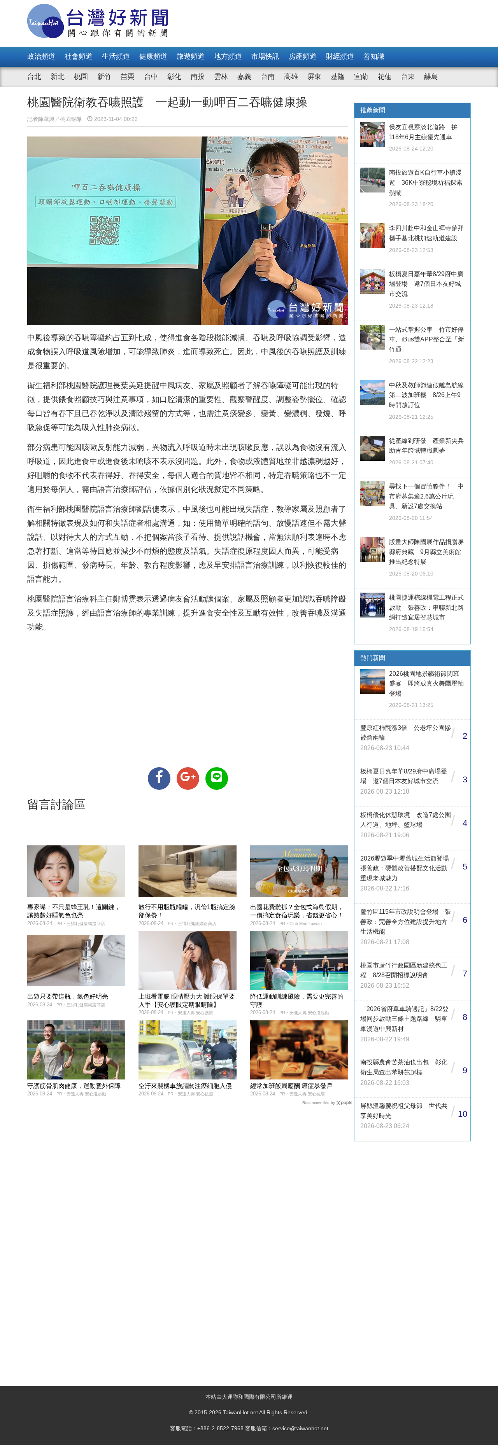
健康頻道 (153, 56)
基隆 (338, 76)
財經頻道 (340, 56)
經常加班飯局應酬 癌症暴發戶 (291, 1086)
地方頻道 (228, 56)
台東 (408, 76)
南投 (198, 76)
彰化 (174, 76)
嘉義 (244, 76)
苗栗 (128, 76)
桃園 (81, 76)
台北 (34, 76)
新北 (58, 76)
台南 (268, 76)
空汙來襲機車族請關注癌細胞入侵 (185, 1086)
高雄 (291, 76)
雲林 (221, 76)
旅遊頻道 (191, 56)
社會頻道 (79, 56)
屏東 (314, 76)
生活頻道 (116, 56)
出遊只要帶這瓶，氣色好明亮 (67, 996)
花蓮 (384, 76)
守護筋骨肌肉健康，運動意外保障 (74, 1086)
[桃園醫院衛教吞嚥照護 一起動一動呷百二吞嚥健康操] (159, 778)
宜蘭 (361, 76)
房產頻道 (303, 56)
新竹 (104, 76)
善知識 (373, 56)
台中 (151, 76)
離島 (431, 76)
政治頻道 (41, 56)
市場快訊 (265, 56)
